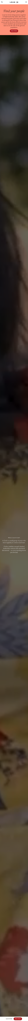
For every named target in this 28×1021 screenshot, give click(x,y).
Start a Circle (14, 31)
